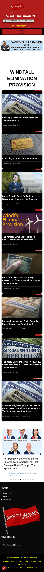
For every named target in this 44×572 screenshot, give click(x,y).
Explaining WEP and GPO (19, 158)
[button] (22, 31)
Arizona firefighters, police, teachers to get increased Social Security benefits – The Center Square (21, 408)
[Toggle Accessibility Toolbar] (4, 568)
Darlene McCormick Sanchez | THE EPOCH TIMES (22, 473)
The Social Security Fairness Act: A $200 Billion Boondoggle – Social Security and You (21, 365)
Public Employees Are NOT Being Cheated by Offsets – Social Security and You (21, 280)
